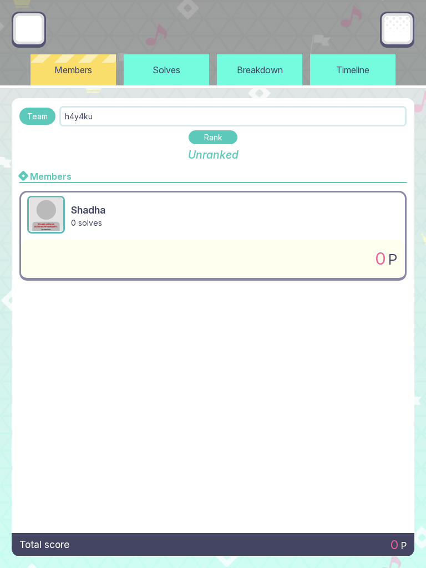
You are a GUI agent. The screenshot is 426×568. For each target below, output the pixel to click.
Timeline (352, 69)
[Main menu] (397, 28)
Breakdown (260, 69)
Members (73, 69)
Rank (213, 137)
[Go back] (28, 28)
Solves (166, 69)
